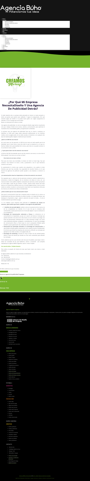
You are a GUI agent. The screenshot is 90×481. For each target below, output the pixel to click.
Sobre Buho (5, 46)
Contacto (4, 32)
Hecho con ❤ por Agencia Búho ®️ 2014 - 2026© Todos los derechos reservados (35, 475)
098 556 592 (4, 285)
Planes (3, 35)
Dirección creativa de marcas (11, 23)
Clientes (4, 45)
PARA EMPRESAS (10, 351)
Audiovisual (7, 43)
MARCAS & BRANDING (12, 327)
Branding (7, 24)
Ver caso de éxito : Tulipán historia (10, 246)
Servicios (4, 20)
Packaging (7, 25)
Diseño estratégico (9, 21)
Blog (3, 47)
